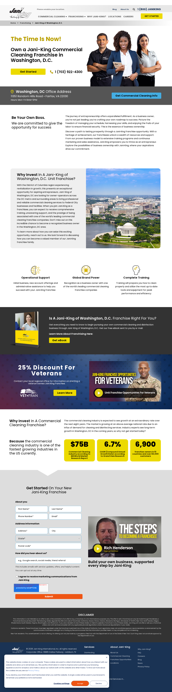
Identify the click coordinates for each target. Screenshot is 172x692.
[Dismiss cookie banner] (107, 657)
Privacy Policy (33, 670)
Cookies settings (61, 683)
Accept (80, 683)
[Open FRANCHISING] (85, 16)
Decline (99, 683)
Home (13, 23)
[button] (134, 9)
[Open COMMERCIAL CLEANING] (66, 16)
